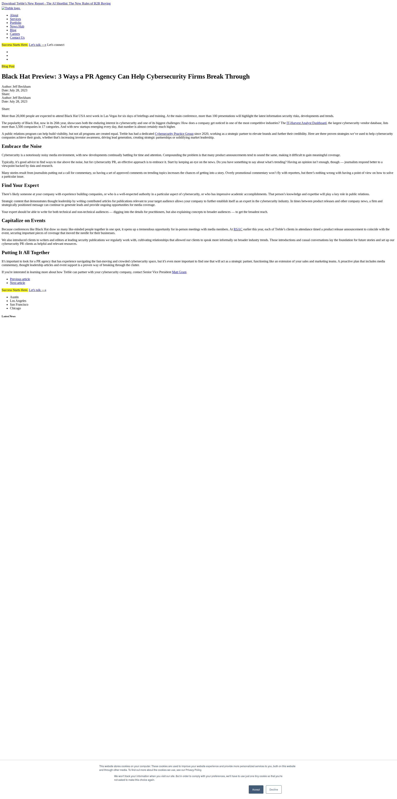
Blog (13, 30)
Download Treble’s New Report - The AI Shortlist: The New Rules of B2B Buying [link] (56, 3)
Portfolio (15, 22)
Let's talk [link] (37, 45)
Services (15, 19)
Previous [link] (20, 279)
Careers (15, 34)
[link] (21, 8)
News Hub (17, 26)
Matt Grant (179, 272)
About (14, 15)
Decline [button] (273, 789)
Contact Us (17, 37)
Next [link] (17, 283)
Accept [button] (256, 789)
